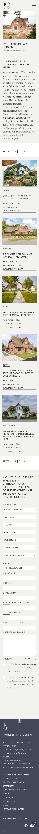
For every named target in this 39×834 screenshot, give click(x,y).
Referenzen (9, 786)
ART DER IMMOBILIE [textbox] (12, 510)
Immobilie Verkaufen (13, 782)
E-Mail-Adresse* (10, 593)
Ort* (22, 623)
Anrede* (7, 563)
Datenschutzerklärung (27, 664)
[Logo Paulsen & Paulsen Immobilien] (6, 5)
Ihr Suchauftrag (11, 778)
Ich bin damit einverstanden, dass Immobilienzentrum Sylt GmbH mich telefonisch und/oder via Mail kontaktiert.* (21, 682)
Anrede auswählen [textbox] (13, 568)
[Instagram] (32, 825)
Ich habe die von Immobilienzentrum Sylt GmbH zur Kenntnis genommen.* (21, 667)
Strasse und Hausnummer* (16, 603)
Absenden (28, 659)
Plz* (5, 623)
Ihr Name (7, 583)
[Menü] (34, 5)
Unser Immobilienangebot (16, 774)
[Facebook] (26, 825)
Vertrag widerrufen (13, 809)
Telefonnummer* (11, 613)
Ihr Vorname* (9, 573)
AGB (5, 805)
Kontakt (7, 793)
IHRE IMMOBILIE (10, 504)
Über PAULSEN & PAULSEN (15, 789)
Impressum (8, 801)
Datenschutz (9, 797)
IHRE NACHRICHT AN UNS (14, 632)
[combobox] (19, 510)
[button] (4, 830)
